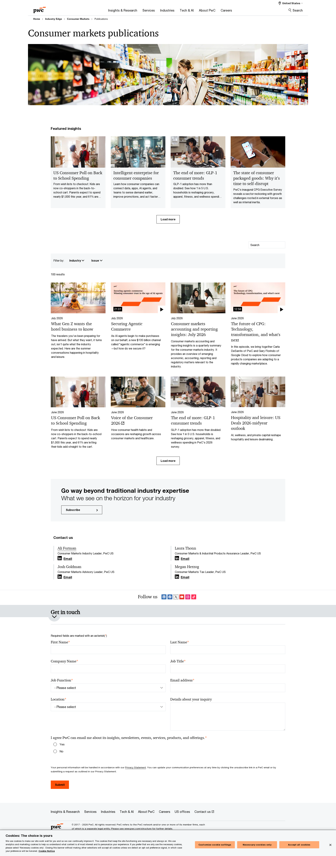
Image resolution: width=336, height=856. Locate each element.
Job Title (178, 661)
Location (58, 699)
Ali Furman (67, 548)
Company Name (64, 661)
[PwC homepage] (39, 9)
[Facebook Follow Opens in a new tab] (169, 597)
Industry (75, 260)
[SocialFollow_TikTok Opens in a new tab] (193, 597)
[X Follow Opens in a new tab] (175, 597)
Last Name (179, 642)
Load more (168, 219)
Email (68, 558)
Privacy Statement (135, 767)
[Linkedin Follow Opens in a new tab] (60, 558)
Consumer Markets (78, 18)
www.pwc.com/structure (138, 828)
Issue (95, 260)
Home (36, 18)
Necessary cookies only (257, 844)
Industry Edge (53, 18)
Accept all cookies (299, 844)
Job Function (62, 680)
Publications (101, 18)
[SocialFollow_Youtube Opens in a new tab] (181, 597)
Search (298, 10)
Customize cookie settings (214, 844)
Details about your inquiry (191, 699)
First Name (60, 642)
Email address (182, 680)
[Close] (330, 845)
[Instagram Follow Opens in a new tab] (187, 597)
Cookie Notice (46, 851)
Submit (60, 784)
